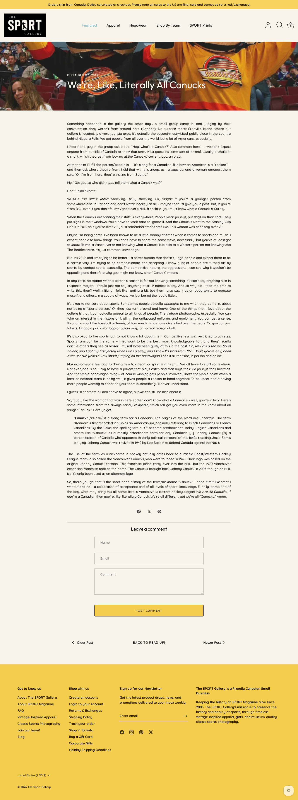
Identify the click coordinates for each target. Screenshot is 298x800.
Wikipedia (141, 405)
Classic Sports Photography (38, 724)
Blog (21, 737)
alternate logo (122, 473)
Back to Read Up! (149, 642)
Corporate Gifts (81, 743)
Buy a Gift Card (80, 737)
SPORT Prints (201, 25)
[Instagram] (131, 732)
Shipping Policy (80, 717)
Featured (89, 25)
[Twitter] (151, 732)
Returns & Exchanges (85, 710)
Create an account (83, 697)
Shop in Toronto (81, 730)
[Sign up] (185, 716)
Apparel (113, 25)
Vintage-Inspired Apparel (36, 717)
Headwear (138, 25)
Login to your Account (86, 704)
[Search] (279, 25)
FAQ (20, 710)
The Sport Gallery (39, 787)
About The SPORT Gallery (37, 697)
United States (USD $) (31, 775)
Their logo (195, 459)
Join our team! (28, 730)
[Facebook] (122, 732)
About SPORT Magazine (35, 704)
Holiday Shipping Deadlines (90, 750)
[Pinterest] (141, 732)
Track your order (82, 724)
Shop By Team (168, 25)
